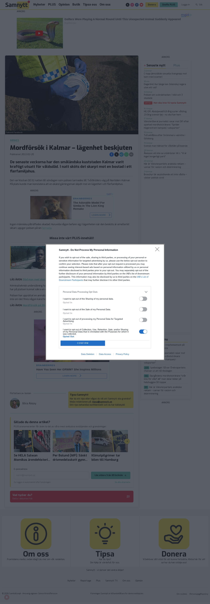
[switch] (143, 299)
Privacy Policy (122, 354)
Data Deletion (87, 354)
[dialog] (105, 302)
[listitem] (105, 292)
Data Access (105, 354)
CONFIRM (83, 343)
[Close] (158, 250)
